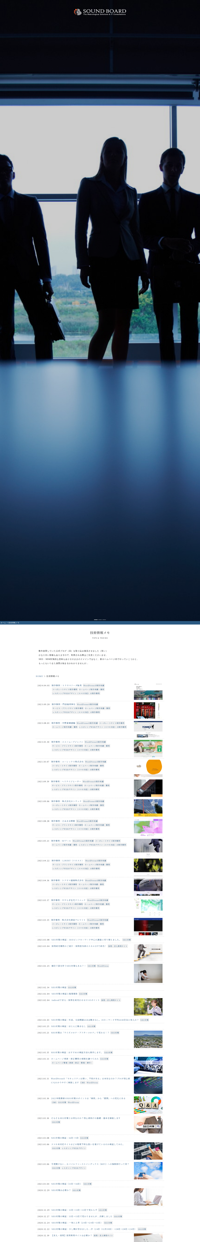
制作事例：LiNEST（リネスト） (68, 860)
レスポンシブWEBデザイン (74, 1148)
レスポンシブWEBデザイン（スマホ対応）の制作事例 (76, 693)
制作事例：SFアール (61, 840)
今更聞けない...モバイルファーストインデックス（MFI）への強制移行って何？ (90, 1164)
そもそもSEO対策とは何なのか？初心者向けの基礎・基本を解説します (85, 1118)
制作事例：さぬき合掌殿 (63, 820)
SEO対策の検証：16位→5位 (65, 1137)
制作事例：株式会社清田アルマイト (68, 919)
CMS (83, 1082)
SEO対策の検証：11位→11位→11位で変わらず (74, 1209)
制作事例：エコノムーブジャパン (67, 741)
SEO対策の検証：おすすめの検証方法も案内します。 (77, 1052)
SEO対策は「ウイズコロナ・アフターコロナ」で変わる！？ (80, 1032)
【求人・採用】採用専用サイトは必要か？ (71, 1235)
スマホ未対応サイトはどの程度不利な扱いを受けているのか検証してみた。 (88, 1144)
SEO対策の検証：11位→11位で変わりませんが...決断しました (82, 1216)
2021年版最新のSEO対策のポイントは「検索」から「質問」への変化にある (88, 1098)
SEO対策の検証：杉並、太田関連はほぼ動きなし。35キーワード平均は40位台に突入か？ (95, 1019)
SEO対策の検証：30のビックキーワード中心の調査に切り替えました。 (86, 939)
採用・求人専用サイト (117, 946)
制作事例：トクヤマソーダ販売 (67, 685)
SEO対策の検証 (59, 987)
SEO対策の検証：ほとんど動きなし (68, 1026)
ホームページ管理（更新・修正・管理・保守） (72, 1062)
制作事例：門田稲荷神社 (64, 704)
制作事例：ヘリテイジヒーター (66, 781)
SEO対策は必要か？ (61, 1190)
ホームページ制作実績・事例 (91, 689)
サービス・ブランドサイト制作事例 (68, 708)
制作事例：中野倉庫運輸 (63, 722)
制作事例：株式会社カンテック (66, 801)
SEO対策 (127, 939)
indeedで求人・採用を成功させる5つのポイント (76, 1000)
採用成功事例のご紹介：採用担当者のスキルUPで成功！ (79, 946)
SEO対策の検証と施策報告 (65, 993)
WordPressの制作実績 (93, 685)
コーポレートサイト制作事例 (64, 689)
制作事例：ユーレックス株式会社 (67, 761)
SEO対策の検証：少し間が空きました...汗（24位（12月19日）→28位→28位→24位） (94, 1229)
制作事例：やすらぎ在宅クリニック (68, 900)
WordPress (103, 966)
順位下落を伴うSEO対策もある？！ (69, 965)
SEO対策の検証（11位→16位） (66, 1183)
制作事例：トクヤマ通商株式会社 (67, 880)
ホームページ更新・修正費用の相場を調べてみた (75, 1058)
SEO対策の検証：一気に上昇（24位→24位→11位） (77, 1222)
